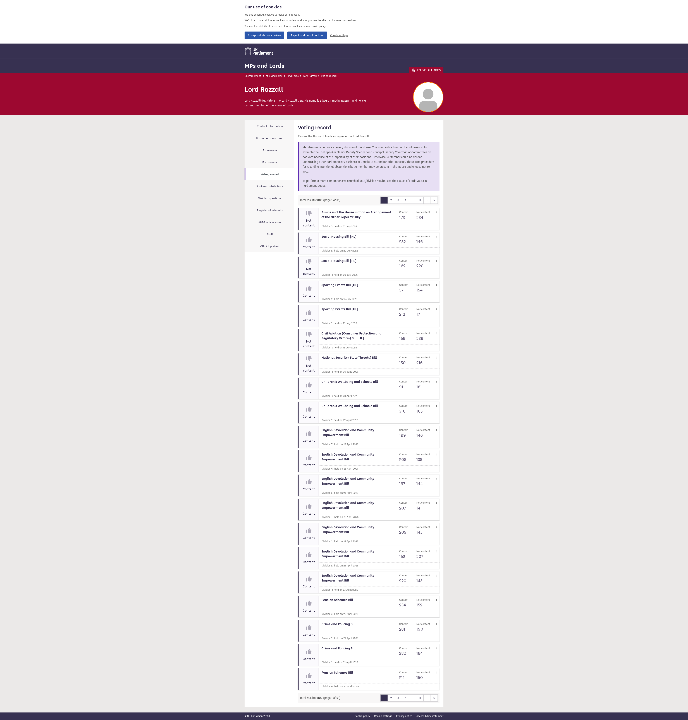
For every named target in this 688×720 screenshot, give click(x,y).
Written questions (269, 198)
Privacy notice (404, 716)
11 (420, 200)
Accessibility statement (429, 716)
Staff (270, 234)
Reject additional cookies (307, 35)
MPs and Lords (264, 66)
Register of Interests (270, 210)
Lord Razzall (310, 76)
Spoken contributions (269, 186)
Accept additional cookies (264, 35)
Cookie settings (339, 35)
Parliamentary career (270, 138)
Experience (270, 150)
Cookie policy (362, 716)
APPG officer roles (269, 222)
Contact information (270, 126)
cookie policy (318, 26)
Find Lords (293, 76)
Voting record (270, 174)
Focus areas (269, 162)
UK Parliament (253, 76)
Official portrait (270, 246)
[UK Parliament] (259, 51)
